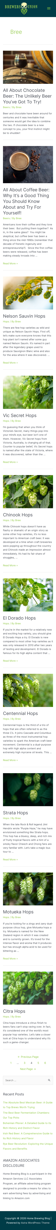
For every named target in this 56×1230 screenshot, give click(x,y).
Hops (6, 321)
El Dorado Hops (19, 618)
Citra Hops (14, 1011)
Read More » (10, 263)
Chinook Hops (18, 514)
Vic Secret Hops (20, 415)
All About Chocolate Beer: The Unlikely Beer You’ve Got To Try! (27, 96)
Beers (6, 107)
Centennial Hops (20, 713)
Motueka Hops (18, 911)
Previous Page (28, 1056)
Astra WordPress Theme (35, 1222)
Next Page (28, 1069)
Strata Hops (15, 812)
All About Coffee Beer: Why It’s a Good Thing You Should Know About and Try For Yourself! (26, 201)
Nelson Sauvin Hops (24, 316)
